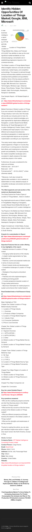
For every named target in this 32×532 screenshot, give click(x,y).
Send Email (9, 447)
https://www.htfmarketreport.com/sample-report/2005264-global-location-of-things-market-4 (15, 103)
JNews (6, 526)
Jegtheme (8, 528)
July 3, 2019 (13, 25)
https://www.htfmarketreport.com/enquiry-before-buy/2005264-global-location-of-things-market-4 (15, 238)
